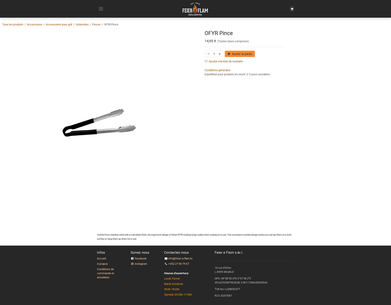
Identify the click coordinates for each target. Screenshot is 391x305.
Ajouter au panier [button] (241, 53)
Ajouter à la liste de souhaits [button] (226, 61)
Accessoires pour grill (59, 24)
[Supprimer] (208, 54)
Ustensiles (82, 24)
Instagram (141, 263)
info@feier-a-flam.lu (180, 258)
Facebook (141, 258)
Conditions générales (217, 70)
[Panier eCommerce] (292, 9)
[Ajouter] (220, 54)
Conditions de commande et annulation (105, 273)
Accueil (101, 258)
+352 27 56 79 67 (178, 263)
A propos (102, 263)
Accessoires (34, 24)
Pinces (96, 24)
